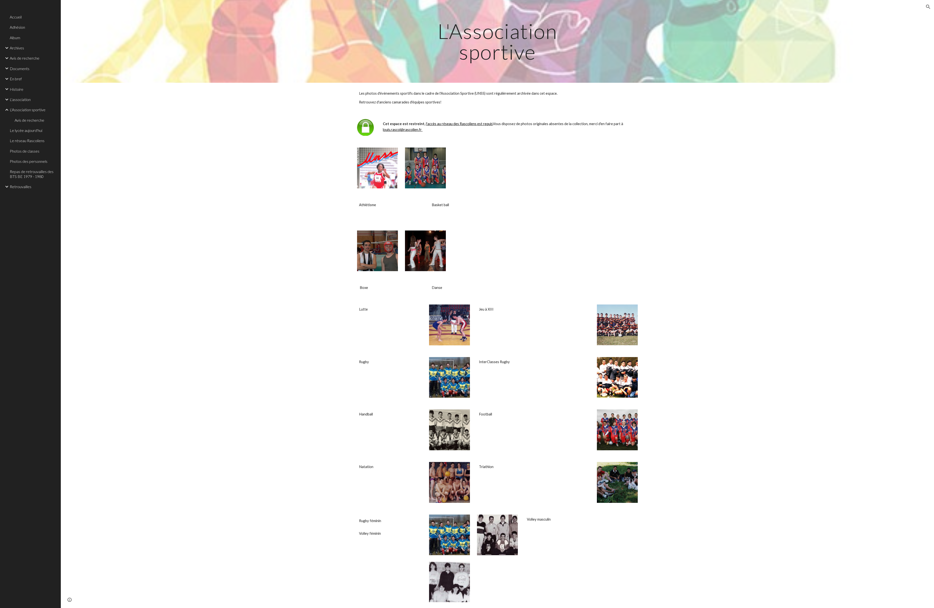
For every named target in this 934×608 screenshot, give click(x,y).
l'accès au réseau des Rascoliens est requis (459, 124)
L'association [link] (20, 99)
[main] (497, 41)
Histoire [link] (16, 89)
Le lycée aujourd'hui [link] (26, 130)
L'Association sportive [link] (27, 109)
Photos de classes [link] (24, 151)
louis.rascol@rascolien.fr (402, 130)
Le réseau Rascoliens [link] (27, 140)
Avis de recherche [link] (24, 58)
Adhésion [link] (17, 27)
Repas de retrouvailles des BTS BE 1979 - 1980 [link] (32, 173)
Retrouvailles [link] (20, 186)
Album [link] (15, 37)
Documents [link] (19, 68)
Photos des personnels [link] (28, 161)
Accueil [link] (16, 17)
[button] (928, 7)
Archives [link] (17, 48)
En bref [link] (16, 78)
